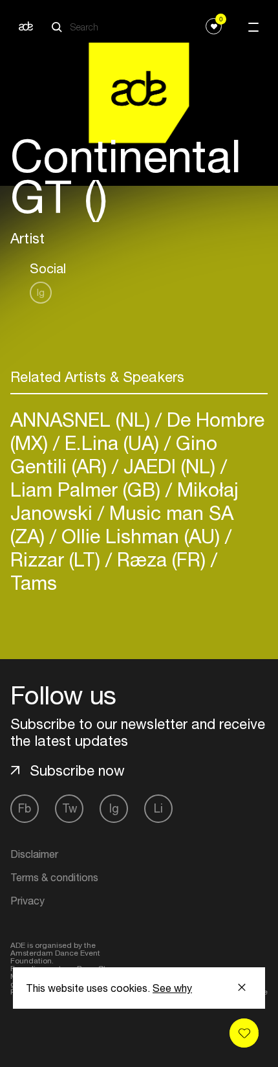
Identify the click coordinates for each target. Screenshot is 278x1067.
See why (172, 988)
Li (158, 808)
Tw (69, 808)
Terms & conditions (54, 877)
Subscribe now (77, 770)
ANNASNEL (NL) (82, 419)
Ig (41, 292)
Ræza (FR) (161, 559)
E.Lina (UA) (111, 442)
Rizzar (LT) (57, 559)
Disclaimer (34, 854)
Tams (33, 582)
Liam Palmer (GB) (88, 489)
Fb (24, 808)
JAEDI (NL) (169, 466)
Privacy (27, 900)
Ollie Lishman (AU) (140, 535)
